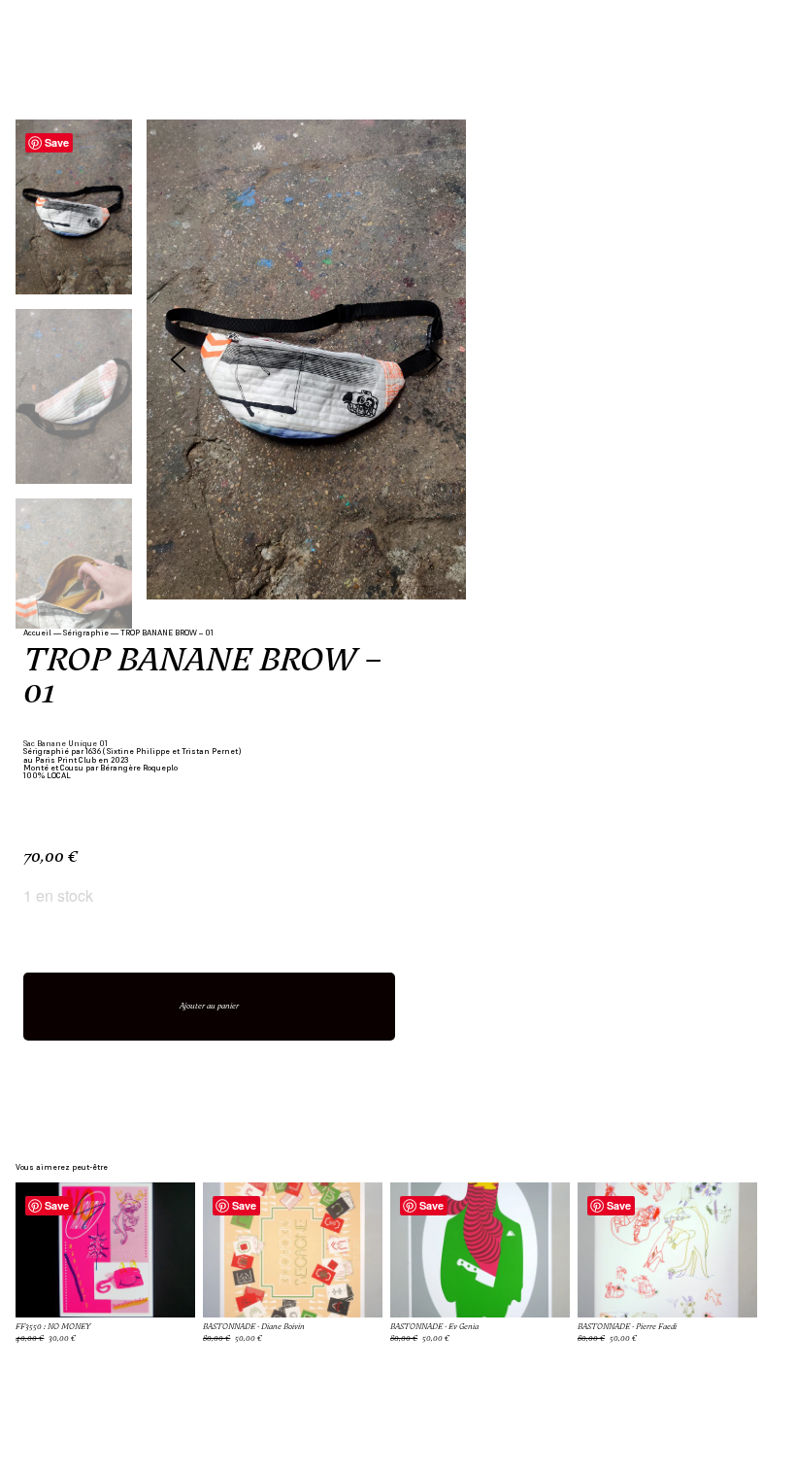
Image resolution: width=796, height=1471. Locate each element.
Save (57, 142)
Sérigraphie (86, 632)
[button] (435, 359)
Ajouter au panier (209, 1006)
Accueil (37, 632)
